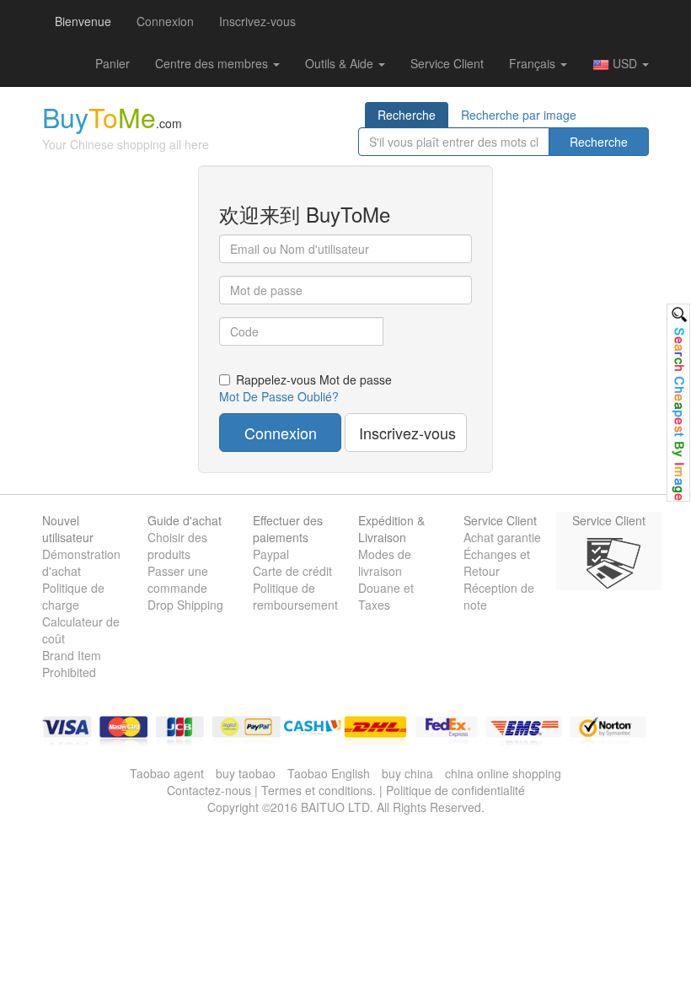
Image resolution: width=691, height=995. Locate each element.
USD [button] (624, 63)
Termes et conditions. (318, 790)
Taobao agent (167, 773)
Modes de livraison (384, 562)
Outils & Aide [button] (341, 63)
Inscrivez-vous (257, 21)
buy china (407, 773)
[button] (112, 63)
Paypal (271, 554)
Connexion (165, 21)
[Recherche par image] (678, 403)
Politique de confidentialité (455, 790)
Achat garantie (502, 537)
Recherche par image (518, 114)
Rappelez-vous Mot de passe (314, 379)
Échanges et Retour (496, 562)
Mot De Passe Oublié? (279, 396)
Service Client (447, 63)
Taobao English (328, 773)
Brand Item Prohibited (71, 663)
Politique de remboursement (295, 596)
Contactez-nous (209, 790)
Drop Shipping (185, 604)
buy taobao (246, 773)
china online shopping (503, 773)
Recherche (407, 114)
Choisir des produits (177, 545)
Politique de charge (73, 596)
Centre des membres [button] (213, 63)
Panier (112, 63)
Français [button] (534, 63)
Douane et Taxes (386, 596)
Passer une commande (177, 579)
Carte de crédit (292, 570)
